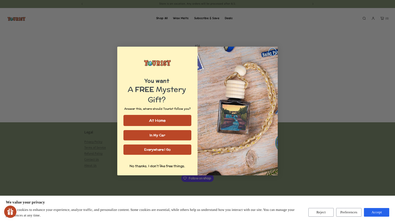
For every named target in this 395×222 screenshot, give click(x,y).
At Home (157, 120)
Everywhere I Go (157, 149)
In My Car (157, 135)
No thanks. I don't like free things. (157, 166)
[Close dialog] (272, 52)
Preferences (348, 212)
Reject (321, 212)
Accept (377, 212)
